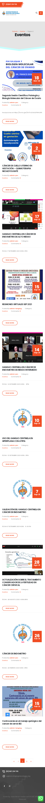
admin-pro (14, 102)
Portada (15, 31)
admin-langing (16, 308)
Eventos (22, 31)
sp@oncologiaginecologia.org (18, 776)
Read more (10, 121)
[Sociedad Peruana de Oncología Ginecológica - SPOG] (11, 13)
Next (31, 760)
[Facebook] (4, 786)
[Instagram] (10, 786)
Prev (14, 760)
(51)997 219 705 (11, 4)
